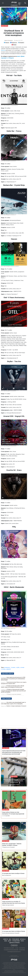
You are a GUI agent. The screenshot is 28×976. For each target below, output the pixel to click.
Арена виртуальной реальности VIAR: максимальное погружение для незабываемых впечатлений (13, 679)
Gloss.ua (3, 50)
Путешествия (16, 941)
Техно (22, 941)
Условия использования (11, 949)
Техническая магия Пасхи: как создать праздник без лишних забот (13, 683)
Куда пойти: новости (7, 673)
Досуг (9, 941)
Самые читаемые (6, 698)
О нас (16, 948)
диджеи (8, 669)
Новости (5, 939)
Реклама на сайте (9, 948)
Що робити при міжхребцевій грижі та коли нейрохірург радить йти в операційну (13, 703)
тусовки (13, 667)
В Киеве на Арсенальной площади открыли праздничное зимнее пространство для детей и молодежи (13, 691)
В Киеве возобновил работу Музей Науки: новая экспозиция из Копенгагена (12, 686)
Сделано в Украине (14, 942)
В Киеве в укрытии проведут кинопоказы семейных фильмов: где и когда (12, 695)
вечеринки (7, 667)
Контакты (22, 948)
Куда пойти (4, 25)
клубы (18, 667)
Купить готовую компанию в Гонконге (13, 706)
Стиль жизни (15, 939)
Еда (10, 939)
